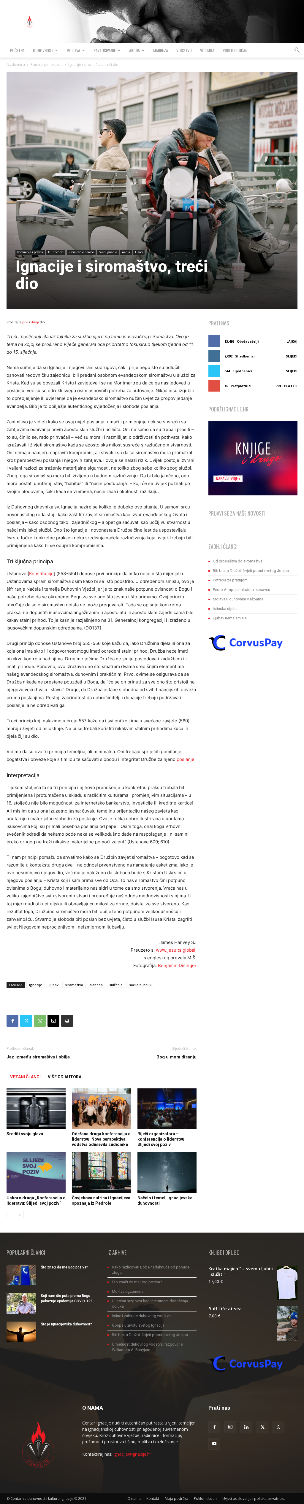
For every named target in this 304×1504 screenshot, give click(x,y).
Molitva (73, 50)
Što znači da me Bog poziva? (64, 1267)
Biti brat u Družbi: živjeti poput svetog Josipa (251, 570)
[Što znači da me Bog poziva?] (21, 1275)
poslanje (185, 759)
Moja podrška (176, 1498)
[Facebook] (12, 1021)
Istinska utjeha (225, 608)
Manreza (160, 50)
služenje (116, 984)
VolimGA (207, 50)
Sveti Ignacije (108, 252)
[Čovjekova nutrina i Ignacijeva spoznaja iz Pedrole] (101, 1172)
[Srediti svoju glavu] (36, 1108)
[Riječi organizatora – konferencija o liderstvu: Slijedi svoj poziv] (167, 1108)
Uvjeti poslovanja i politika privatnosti (254, 1498)
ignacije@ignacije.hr (132, 1454)
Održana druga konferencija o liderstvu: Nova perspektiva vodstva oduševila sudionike (101, 1139)
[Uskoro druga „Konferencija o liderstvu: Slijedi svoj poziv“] (36, 1172)
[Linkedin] (246, 1427)
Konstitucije (41, 573)
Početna (17, 50)
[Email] (53, 1021)
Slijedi (291, 356)
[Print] (67, 1021)
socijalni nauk (140, 984)
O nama (134, 1498)
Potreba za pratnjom (230, 580)
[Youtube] (214, 1444)
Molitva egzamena (127, 1291)
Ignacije (35, 984)
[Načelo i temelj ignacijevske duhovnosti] (167, 1172)
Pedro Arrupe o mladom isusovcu (241, 589)
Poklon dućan (235, 50)
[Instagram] (230, 1427)
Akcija (134, 50)
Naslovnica (16, 64)
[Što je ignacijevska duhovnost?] (21, 1332)
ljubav (53, 984)
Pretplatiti (286, 386)
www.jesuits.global (175, 950)
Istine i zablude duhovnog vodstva (141, 1316)
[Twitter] (26, 1021)
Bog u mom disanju (176, 1057)
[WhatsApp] (40, 1021)
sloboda (96, 984)
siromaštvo (74, 984)
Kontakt (152, 1498)
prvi (25, 322)
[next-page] (19, 1214)
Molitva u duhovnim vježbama (238, 599)
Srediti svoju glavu (25, 1133)
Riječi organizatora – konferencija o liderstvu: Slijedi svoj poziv (161, 1139)
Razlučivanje (105, 50)
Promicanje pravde (81, 252)
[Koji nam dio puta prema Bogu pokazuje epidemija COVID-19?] (21, 1303)
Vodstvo (184, 50)
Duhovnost (43, 50)
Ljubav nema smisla (230, 618)
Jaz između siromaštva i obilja (38, 1057)
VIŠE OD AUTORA (64, 1076)
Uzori (139, 252)
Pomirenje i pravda (47, 64)
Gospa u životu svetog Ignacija (138, 1325)
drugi (35, 322)
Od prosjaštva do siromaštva (237, 561)
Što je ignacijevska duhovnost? (66, 1324)
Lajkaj (291, 341)
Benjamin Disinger (177, 965)
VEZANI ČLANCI (25, 1076)
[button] (297, 51)
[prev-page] (10, 1214)
